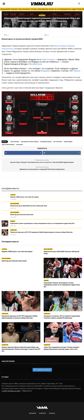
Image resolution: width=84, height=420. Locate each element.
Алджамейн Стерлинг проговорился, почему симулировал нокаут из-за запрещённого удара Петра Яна (42, 9)
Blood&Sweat (35, 64)
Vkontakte (42, 413)
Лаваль (76, 70)
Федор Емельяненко (8, 144)
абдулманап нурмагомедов (30, 141)
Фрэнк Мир (19, 144)
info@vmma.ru (27, 391)
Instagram (32, 413)
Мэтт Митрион (57, 141)
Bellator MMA (15, 141)
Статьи (13, 194)
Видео (13, 221)
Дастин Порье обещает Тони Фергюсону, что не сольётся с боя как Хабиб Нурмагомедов (42, 162)
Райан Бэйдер (68, 141)
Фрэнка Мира (60, 46)
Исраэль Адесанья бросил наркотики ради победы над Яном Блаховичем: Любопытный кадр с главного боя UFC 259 (21, 349)
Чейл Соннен (48, 59)
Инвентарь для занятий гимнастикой (21, 214)
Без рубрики (15, 203)
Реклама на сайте (13, 391)
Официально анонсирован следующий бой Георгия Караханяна (42, 169)
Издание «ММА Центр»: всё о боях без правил (24, 197)
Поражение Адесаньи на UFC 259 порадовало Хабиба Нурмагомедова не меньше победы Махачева (41, 232)
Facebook (52, 413)
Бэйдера (45, 70)
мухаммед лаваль (46, 141)
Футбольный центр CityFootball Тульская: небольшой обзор (28, 206)
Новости (42, 15)
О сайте (4, 391)
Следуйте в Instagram (43, 370)
